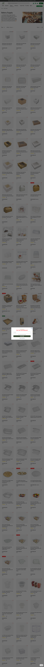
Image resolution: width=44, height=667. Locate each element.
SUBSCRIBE (22, 336)
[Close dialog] (31, 328)
